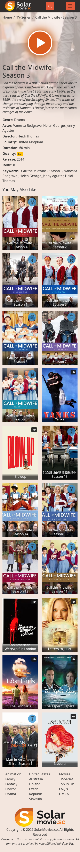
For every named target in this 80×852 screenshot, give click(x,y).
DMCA (64, 794)
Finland (34, 784)
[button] (40, 43)
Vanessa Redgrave (27, 125)
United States (39, 774)
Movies (64, 774)
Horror (10, 789)
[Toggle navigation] (70, 6)
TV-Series (23, 17)
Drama (19, 119)
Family (10, 779)
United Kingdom (30, 142)
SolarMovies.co (46, 829)
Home (7, 17)
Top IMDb (66, 784)
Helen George (54, 125)
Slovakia (35, 799)
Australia (36, 779)
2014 (20, 159)
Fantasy (11, 784)
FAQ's (63, 789)
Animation (13, 774)
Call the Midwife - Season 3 (56, 17)
